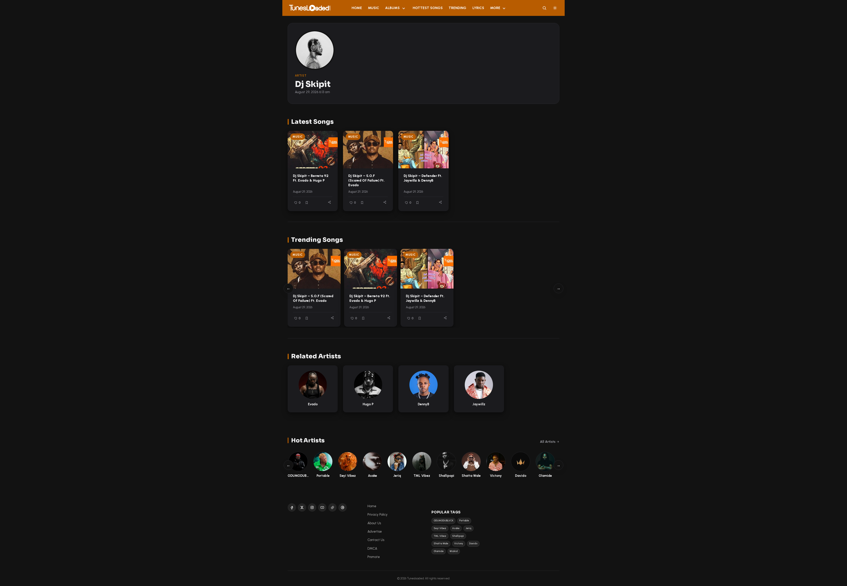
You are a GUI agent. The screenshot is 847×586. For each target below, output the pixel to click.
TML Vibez (440, 536)
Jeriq (468, 528)
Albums (392, 8)
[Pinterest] (342, 507)
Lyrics (478, 8)
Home (357, 8)
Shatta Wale (441, 543)
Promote (373, 557)
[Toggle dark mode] (555, 8)
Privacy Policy (377, 515)
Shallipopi (458, 536)
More (495, 8)
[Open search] (544, 8)
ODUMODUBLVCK (443, 520)
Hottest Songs (428, 8)
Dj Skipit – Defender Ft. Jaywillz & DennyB (423, 178)
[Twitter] (302, 507)
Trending (457, 8)
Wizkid (454, 551)
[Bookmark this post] (307, 202)
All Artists (547, 442)
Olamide (439, 551)
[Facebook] (292, 507)
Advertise (374, 531)
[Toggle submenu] (403, 7)
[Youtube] (322, 507)
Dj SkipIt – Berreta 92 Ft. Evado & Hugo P (310, 178)
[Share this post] (329, 202)
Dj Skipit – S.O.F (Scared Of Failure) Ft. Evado (366, 180)
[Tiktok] (332, 507)
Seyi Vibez (440, 528)
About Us (374, 523)
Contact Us (375, 540)
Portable (464, 520)
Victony (458, 543)
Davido (473, 543)
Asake (455, 528)
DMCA (372, 548)
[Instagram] (312, 507)
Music (373, 8)
